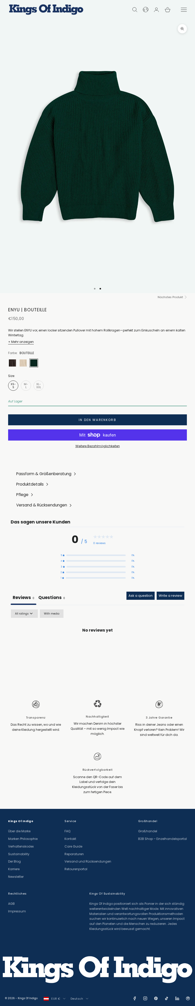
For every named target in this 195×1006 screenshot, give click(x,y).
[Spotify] (188, 998)
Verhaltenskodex (21, 846)
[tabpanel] (97, 648)
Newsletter (16, 876)
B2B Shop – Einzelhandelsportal (162, 839)
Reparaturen (74, 854)
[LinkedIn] (177, 998)
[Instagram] (145, 998)
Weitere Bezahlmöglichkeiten (97, 446)
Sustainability (18, 854)
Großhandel (147, 831)
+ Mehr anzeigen (21, 342)
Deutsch (77, 999)
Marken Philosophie (23, 839)
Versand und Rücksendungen (87, 861)
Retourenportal (75, 869)
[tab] (51, 598)
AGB (11, 903)
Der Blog (14, 861)
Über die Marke (19, 831)
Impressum (17, 911)
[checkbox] (51, 613)
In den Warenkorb (97, 420)
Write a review (170, 595)
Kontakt (70, 839)
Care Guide (73, 846)
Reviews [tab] (23, 597)
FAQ (67, 831)
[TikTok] (167, 998)
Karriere (14, 869)
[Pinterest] (156, 998)
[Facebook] (135, 998)
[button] (97, 555)
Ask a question (140, 595)
